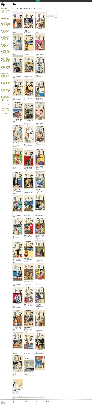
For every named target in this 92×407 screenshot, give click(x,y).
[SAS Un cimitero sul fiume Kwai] (29, 95)
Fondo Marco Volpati (5, 57)
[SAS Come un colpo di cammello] (29, 326)
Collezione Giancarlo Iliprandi (6, 77)
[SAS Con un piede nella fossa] (18, 164)
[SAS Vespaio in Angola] (29, 166)
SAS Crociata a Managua (39, 235)
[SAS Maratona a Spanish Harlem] (18, 234)
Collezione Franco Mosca (6, 83)
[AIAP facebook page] (47, 402)
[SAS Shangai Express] (18, 258)
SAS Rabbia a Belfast (16, 213)
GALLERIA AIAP (3, 115)
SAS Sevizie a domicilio (39, 166)
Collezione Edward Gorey (6, 72)
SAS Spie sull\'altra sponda (17, 119)
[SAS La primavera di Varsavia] (40, 210)
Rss (13, 406)
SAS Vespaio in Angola (28, 167)
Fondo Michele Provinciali (6, 51)
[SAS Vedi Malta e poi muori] (18, 303)
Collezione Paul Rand (5, 92)
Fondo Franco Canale (5, 32)
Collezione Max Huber (5, 75)
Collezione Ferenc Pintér (6, 90)
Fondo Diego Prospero (5, 50)
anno (17, 10)
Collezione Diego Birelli (5, 62)
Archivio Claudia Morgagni (6, 24)
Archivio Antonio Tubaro (5, 25)
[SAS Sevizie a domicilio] (40, 165)
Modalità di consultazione (5, 12)
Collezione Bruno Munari (6, 84)
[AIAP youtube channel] (48, 402)
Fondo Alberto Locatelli (5, 44)
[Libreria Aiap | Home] (7, 4)
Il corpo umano (26, 357)
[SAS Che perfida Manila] (18, 326)
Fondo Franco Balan (5, 29)
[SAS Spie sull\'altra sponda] (18, 118)
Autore (56, 14)
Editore (56, 17)
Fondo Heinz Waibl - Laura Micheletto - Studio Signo (6, 59)
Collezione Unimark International (5, 99)
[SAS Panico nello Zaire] (29, 211)
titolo (19, 10)
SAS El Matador (26, 258)
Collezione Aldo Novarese (6, 88)
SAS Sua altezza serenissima (38, 305)
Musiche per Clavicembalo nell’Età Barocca (28, 372)
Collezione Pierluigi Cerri (6, 67)
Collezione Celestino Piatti (6, 89)
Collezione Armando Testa (6, 96)
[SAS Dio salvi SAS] (29, 234)
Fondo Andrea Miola (5, 45)
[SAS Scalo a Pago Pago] (40, 97)
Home (13, 401)
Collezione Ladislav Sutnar (6, 95)
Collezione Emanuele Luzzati (6, 81)
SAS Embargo (37, 189)
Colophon (14, 402)
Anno (56, 18)
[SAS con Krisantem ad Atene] (29, 142)
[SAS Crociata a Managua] (40, 234)
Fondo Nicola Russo (5, 53)
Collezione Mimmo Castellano (6, 66)
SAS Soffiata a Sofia (38, 350)
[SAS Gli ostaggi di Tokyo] (18, 95)
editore (22, 10)
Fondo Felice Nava (5, 46)
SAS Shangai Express (16, 259)
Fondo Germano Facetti (5, 39)
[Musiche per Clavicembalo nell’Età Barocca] (29, 370)
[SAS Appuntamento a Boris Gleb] (40, 73)
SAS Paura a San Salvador (39, 258)
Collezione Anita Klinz (5, 78)
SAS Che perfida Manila (17, 327)
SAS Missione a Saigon (39, 328)
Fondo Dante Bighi (5, 31)
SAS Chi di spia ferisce (39, 143)
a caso (24, 10)
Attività (2, 13)
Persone (2, 11)
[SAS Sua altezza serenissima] (40, 303)
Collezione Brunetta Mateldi (6, 82)
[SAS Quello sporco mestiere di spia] (40, 279)
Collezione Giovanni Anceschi (6, 60)
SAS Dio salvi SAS (27, 235)
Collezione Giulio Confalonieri (6, 68)
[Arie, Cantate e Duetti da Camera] (18, 388)
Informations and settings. (30, 0)
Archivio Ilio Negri (4, 22)
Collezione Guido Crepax (6, 69)
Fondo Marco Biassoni (5, 30)
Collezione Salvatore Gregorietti (5, 74)
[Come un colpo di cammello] (29, 28)
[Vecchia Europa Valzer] (40, 369)
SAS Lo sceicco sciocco (28, 304)
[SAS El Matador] (29, 257)
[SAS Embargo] (40, 188)
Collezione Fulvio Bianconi (6, 61)
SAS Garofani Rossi (27, 190)
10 (16, 11)
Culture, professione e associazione (4, 9)
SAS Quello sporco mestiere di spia (38, 281)
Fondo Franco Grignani (5, 43)
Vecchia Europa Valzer (39, 370)
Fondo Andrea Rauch (5, 52)
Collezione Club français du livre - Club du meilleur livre (6, 104)
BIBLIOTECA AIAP (4, 113)
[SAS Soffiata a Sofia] (40, 349)
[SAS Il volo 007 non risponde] (18, 371)
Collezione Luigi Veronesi (6, 100)
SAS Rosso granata (16, 350)
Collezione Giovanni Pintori (6, 91)
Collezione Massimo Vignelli (6, 101)
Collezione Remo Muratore (6, 85)
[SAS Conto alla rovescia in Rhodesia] (29, 119)
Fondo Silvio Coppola (5, 36)
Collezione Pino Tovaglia (6, 97)
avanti (18, 11)
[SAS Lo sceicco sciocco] (29, 303)
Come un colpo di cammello (27, 31)
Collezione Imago (4, 76)
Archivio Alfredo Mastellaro (6, 23)
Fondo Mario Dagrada (5, 38)
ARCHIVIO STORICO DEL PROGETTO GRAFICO (5, 18)
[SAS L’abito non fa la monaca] (18, 188)
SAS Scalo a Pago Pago (39, 98)
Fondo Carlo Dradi (5, 37)
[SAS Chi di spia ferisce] (40, 142)
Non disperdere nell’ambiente (5, 10)
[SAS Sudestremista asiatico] (18, 141)
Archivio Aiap (4, 19)
